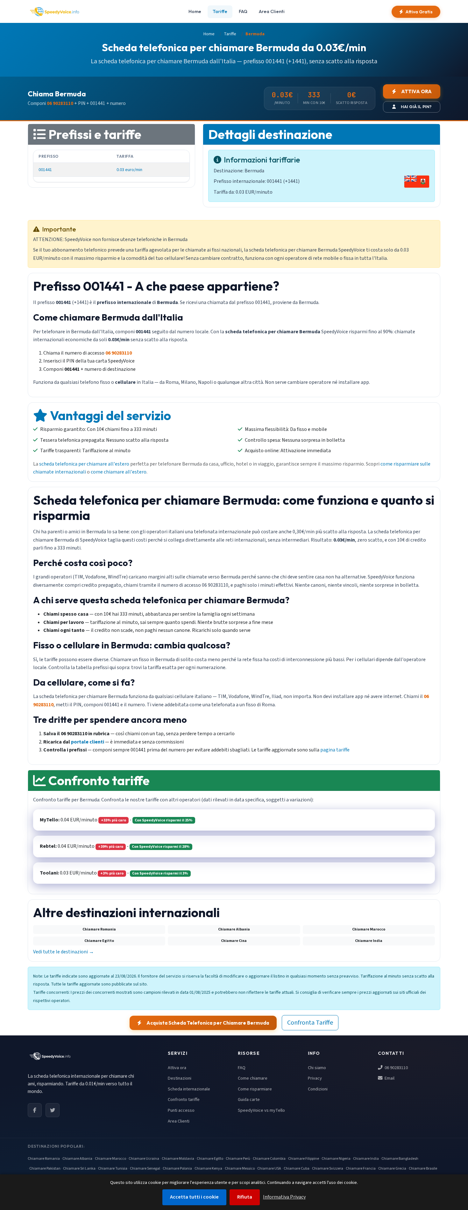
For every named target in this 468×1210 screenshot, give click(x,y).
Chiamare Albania (77, 1158)
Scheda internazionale (189, 1089)
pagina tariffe (335, 749)
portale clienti (87, 741)
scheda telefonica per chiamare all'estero (84, 463)
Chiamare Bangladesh (399, 1158)
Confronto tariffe (184, 1099)
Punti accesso (181, 1110)
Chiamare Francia (361, 1168)
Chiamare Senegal (145, 1168)
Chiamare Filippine (303, 1158)
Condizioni (318, 1089)
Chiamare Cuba (296, 1168)
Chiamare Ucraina (144, 1158)
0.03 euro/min (129, 169)
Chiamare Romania (44, 1158)
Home (194, 11)
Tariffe (220, 11)
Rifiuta (244, 1196)
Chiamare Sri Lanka (79, 1168)
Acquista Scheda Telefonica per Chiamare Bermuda (207, 1023)
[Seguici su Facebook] (35, 1110)
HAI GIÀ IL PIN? (416, 106)
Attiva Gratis (419, 12)
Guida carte (249, 1099)
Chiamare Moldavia (178, 1158)
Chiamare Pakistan (44, 1168)
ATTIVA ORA (416, 91)
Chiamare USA (269, 1168)
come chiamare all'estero (118, 471)
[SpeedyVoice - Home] (54, 11)
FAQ (243, 11)
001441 (45, 169)
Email (389, 1078)
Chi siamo (317, 1067)
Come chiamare (252, 1078)
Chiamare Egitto (210, 1158)
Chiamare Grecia (392, 1168)
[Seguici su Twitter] (53, 1110)
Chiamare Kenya (208, 1168)
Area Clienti (272, 11)
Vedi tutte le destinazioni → (63, 951)
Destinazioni (179, 1078)
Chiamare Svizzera (327, 1168)
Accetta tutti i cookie (194, 1196)
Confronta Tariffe (310, 1022)
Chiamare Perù (238, 1158)
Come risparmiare (255, 1089)
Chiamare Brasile (423, 1168)
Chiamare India (366, 1158)
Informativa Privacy (284, 1196)
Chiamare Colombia (269, 1158)
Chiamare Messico (240, 1168)
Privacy (315, 1078)
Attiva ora (177, 1067)
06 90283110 (396, 1067)
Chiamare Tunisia (112, 1168)
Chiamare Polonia (177, 1168)
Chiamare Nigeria (336, 1158)
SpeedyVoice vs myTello (261, 1110)
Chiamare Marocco (110, 1158)
